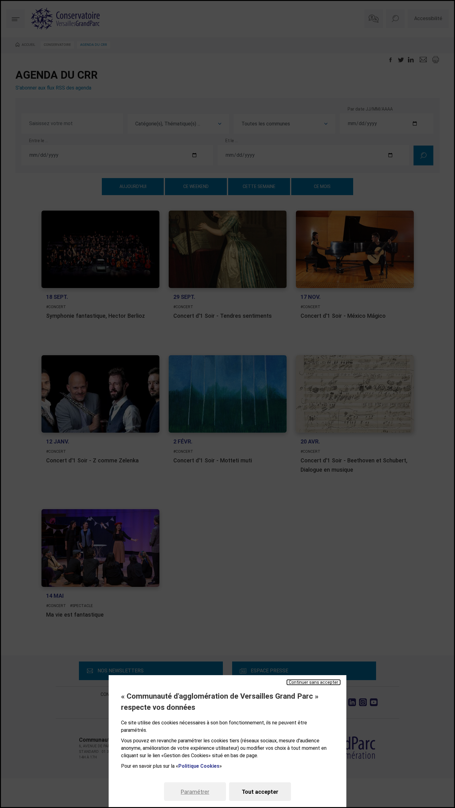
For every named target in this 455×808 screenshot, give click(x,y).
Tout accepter (260, 791)
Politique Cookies (198, 766)
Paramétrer (195, 791)
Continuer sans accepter (313, 682)
